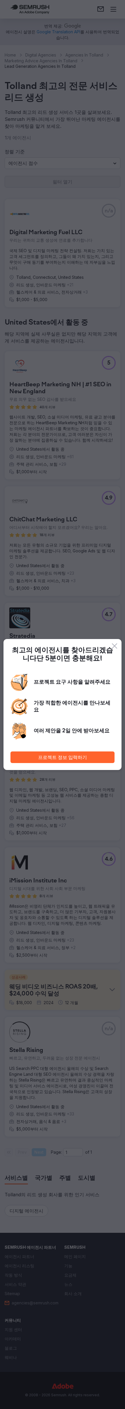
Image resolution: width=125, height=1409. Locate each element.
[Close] (115, 646)
